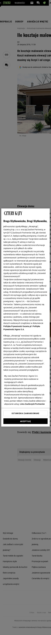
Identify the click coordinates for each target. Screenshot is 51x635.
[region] (25, 317)
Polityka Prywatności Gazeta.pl (17, 326)
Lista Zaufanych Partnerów (32, 404)
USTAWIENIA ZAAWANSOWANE (25, 413)
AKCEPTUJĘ (25, 421)
